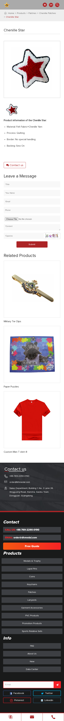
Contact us (16, 165)
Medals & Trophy (32, 561)
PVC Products (32, 616)
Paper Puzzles (11, 386)
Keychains (32, 584)
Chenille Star (12, 17)
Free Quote (32, 546)
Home (11, 13)
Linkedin (48, 700)
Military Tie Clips (12, 321)
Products (21, 13)
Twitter (48, 693)
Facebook (18, 693)
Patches (32, 13)
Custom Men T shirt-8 (15, 452)
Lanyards (32, 600)
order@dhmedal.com (19, 482)
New (32, 661)
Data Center (32, 669)
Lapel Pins (32, 569)
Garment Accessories (32, 608)
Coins (32, 577)
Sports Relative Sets (32, 631)
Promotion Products (32, 623)
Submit (32, 244)
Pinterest (19, 700)
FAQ (32, 646)
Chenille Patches (47, 13)
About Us (32, 654)
